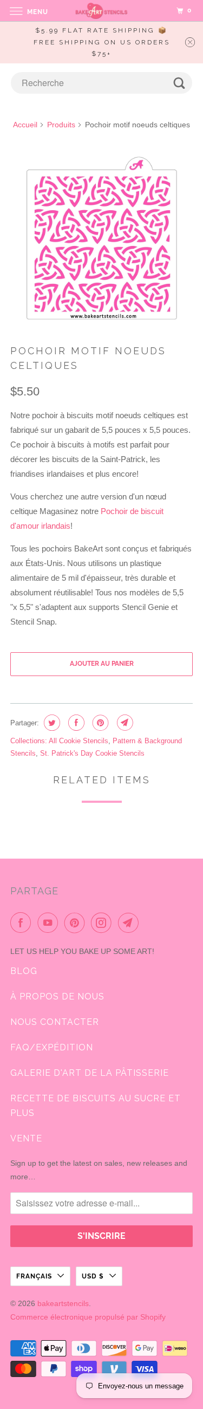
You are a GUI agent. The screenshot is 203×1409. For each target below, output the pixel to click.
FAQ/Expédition (51, 1047)
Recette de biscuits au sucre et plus (95, 1105)
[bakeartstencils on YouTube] (49, 922)
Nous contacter (54, 1022)
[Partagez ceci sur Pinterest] (99, 723)
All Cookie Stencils (78, 741)
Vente (26, 1138)
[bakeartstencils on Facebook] (22, 922)
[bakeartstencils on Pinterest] (76, 922)
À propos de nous (57, 996)
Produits (61, 124)
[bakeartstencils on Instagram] (103, 922)
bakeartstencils (63, 1303)
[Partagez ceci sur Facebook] (75, 723)
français (34, 1276)
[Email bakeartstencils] (130, 922)
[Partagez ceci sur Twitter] (50, 723)
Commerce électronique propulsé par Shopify (88, 1317)
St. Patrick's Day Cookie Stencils (92, 753)
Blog (23, 971)
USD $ (93, 1276)
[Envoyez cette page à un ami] (123, 723)
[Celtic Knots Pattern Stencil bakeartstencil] (101, 239)
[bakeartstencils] (102, 10)
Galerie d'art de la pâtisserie (89, 1073)
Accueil (25, 124)
